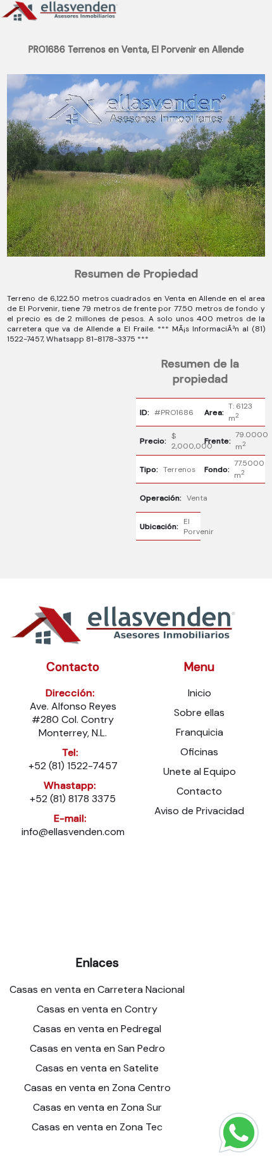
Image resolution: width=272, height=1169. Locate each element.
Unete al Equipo (199, 771)
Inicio (199, 692)
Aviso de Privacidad (199, 810)
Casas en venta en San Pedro (97, 1048)
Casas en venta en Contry (97, 1009)
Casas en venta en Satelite (97, 1068)
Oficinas (199, 751)
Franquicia (199, 732)
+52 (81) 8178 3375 (73, 798)
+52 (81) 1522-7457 (73, 765)
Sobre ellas (199, 712)
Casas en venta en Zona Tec (97, 1127)
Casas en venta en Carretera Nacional (97, 989)
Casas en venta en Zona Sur (97, 1107)
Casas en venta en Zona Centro (97, 1087)
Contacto (199, 791)
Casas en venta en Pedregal (97, 1028)
